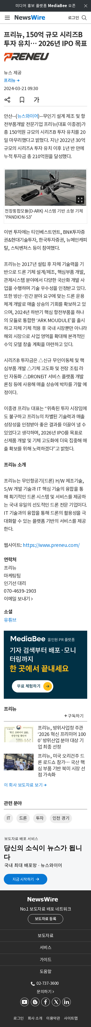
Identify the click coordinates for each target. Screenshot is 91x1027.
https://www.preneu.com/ (51, 545)
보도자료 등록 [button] (45, 918)
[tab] (45, 935)
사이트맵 (71, 1018)
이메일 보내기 (18, 599)
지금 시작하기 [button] (23, 879)
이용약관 (53, 1018)
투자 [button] (40, 818)
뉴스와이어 (27, 116)
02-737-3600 (47, 983)
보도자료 (45, 935)
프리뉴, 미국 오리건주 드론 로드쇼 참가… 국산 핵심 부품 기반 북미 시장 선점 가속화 (61, 765)
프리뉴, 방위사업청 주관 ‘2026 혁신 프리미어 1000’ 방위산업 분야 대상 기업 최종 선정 (62, 737)
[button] (7, 99)
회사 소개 (35, 1018)
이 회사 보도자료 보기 (25, 785)
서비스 (46, 947)
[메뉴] (6, 18)
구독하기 (75, 716)
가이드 (46, 959)
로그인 (18, 1018)
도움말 (46, 971)
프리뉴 (11, 80)
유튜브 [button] (10, 620)
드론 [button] (23, 818)
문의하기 (45, 991)
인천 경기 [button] (61, 818)
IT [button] (8, 818)
